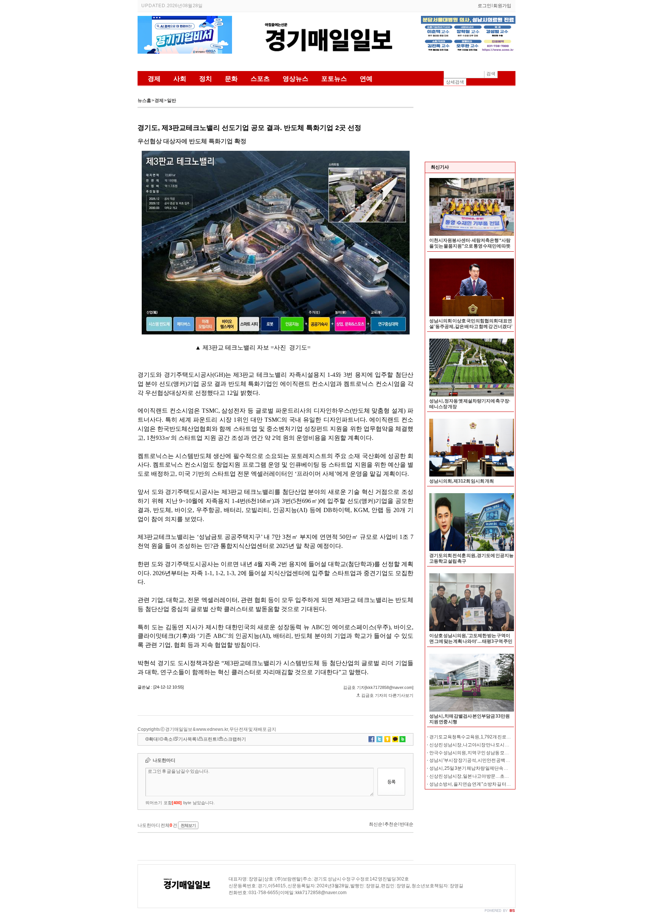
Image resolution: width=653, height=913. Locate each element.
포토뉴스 (334, 78)
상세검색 (455, 82)
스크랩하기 (234, 739)
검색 (490, 73)
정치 (205, 78)
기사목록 (187, 739)
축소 (168, 739)
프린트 (210, 739)
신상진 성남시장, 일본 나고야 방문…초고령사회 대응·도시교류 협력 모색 (500, 776)
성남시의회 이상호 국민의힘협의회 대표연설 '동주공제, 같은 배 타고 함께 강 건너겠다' (470, 323)
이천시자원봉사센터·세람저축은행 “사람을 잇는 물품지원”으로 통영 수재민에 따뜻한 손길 (470, 246)
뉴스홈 (144, 100)
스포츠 (260, 78)
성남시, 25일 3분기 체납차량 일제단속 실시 (471, 768)
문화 (231, 78)
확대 (153, 739)
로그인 (484, 5)
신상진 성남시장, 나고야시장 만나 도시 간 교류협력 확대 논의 (488, 744)
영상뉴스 (295, 78)
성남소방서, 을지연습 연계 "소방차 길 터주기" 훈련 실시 (482, 784)
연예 (366, 78)
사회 (179, 78)
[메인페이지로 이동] (326, 63)
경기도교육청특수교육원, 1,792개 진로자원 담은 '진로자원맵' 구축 (494, 737)
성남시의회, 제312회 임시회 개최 (461, 481)
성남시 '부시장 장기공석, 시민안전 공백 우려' (472, 760)
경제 (154, 78)
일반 (171, 100)
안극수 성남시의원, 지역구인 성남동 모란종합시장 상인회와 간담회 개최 (499, 752)
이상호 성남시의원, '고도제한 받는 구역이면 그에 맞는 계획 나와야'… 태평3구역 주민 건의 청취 (470, 641)
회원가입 (502, 5)
